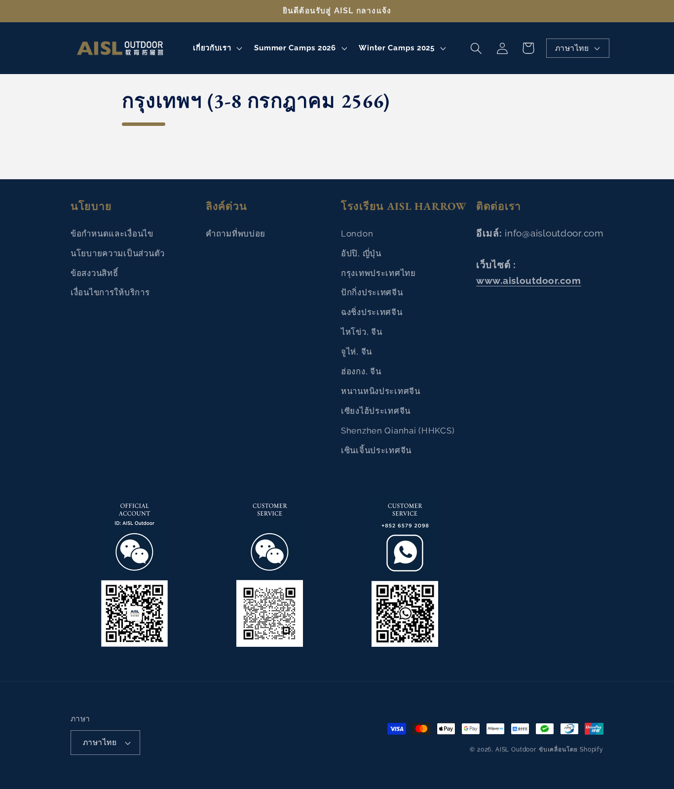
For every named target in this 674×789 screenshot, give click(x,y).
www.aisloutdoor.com (528, 280)
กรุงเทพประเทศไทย (378, 273)
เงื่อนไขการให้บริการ (110, 292)
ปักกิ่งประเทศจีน (372, 292)
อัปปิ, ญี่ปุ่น (361, 253)
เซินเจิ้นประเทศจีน (376, 450)
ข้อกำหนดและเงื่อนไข (112, 233)
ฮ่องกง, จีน (361, 371)
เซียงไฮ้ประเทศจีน (376, 411)
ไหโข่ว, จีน (361, 332)
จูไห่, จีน (356, 351)
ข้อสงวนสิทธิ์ (94, 273)
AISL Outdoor (515, 749)
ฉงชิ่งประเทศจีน (372, 312)
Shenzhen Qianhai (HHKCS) (397, 430)
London (357, 233)
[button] (216, 48)
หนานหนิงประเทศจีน (380, 391)
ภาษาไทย (572, 48)
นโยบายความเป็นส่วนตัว (118, 253)
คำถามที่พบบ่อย (235, 233)
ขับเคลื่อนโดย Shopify (571, 749)
